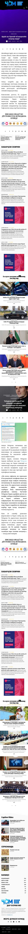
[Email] (16, 49)
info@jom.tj (10, 914)
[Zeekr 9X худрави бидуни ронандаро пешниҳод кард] (14, 313)
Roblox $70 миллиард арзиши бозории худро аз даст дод (14, 298)
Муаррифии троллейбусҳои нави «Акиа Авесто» (17, 821)
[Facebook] (7, 49)
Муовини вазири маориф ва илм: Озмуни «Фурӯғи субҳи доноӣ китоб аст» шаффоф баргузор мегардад (17, 830)
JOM (10, 41)
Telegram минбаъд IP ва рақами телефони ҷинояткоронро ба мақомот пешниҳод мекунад (6, 138)
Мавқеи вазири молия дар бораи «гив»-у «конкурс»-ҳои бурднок (14, 346)
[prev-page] (12, 382)
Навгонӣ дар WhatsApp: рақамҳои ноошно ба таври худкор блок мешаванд (20, 138)
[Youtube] (19, 921)
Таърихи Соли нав (14, 849)
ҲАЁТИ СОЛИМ (4, 150)
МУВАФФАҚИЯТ (4, 194)
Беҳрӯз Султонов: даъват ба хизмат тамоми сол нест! (17, 858)
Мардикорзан (13, 865)
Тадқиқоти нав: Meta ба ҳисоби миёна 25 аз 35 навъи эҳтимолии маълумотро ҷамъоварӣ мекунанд (13, 231)
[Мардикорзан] (5, 868)
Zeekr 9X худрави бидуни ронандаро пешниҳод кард (14, 322)
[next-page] (15, 382)
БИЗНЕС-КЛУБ (4, 31)
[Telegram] (13, 921)
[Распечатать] (19, 49)
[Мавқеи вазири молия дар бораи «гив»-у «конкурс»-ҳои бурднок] (14, 337)
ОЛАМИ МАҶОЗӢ (4, 161)
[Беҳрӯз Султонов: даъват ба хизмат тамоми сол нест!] (5, 860)
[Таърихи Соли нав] (5, 852)
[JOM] (7, 41)
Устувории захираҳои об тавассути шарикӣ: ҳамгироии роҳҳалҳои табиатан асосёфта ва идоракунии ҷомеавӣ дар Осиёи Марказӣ (18, 839)
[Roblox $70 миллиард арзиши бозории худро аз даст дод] (14, 289)
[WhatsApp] (13, 49)
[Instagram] (11, 921)
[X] (10, 49)
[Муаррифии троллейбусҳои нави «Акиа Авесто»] (5, 823)
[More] (22, 49)
